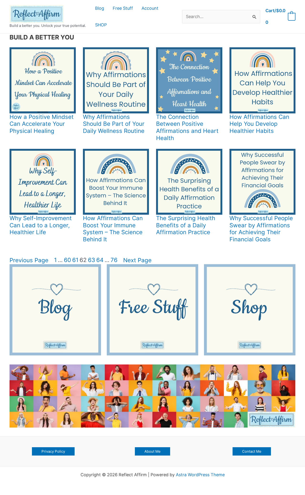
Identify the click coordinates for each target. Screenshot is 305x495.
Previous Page (29, 260)
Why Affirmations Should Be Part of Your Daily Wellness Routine (113, 123)
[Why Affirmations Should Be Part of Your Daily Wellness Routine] (116, 80)
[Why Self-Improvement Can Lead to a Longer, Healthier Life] (43, 182)
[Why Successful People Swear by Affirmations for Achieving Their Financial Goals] (262, 182)
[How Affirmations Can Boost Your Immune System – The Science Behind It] (116, 182)
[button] (53, 451)
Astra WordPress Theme (200, 474)
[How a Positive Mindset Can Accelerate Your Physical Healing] (43, 80)
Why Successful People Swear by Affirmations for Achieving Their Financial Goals (261, 229)
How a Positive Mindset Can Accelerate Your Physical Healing (42, 123)
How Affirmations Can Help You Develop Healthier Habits (259, 123)
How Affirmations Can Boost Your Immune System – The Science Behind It (113, 229)
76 (114, 260)
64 (99, 260)
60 (67, 260)
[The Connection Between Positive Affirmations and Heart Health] (189, 80)
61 (75, 260)
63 (91, 260)
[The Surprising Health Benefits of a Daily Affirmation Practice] (189, 182)
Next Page (137, 260)
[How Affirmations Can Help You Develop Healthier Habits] (262, 80)
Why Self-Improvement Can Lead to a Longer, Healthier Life (41, 225)
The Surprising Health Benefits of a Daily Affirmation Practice (185, 225)
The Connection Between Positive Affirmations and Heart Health (187, 127)
